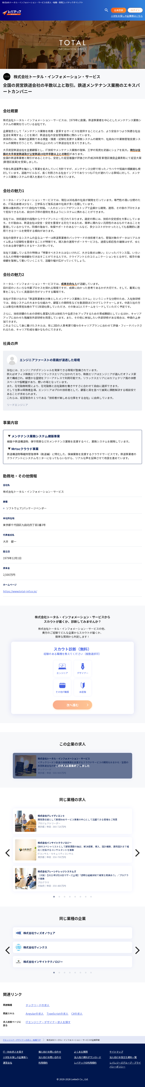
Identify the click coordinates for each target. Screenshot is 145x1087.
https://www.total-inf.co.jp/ (20, 591)
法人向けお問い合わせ (50, 1057)
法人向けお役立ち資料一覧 (123, 1057)
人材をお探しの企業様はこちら (127, 15)
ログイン (135, 10)
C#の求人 (77, 1013)
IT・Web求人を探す (13, 1051)
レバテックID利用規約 (85, 1062)
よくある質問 (81, 1051)
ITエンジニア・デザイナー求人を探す (48, 1022)
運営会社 (7, 1062)
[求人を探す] (106, 10)
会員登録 (118, 10)
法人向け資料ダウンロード (87, 1057)
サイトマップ (116, 1051)
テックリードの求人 (37, 1005)
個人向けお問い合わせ (50, 1051)
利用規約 (43, 1062)
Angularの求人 (35, 1013)
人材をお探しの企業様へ (15, 1057)
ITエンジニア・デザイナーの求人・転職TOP (22, 1039)
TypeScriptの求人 (57, 1013)
